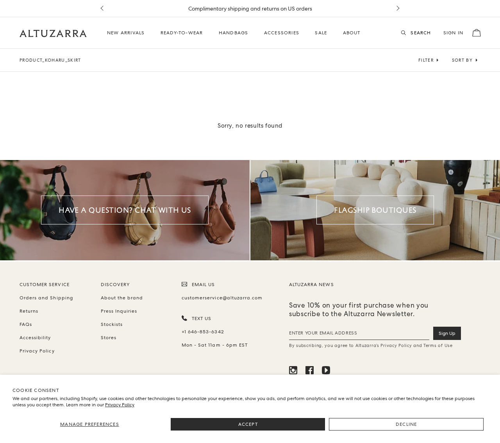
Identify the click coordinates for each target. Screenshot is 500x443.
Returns (29, 311)
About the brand (122, 298)
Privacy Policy (119, 405)
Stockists (112, 324)
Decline (406, 424)
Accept (248, 424)
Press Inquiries (119, 311)
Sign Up (447, 333)
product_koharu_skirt (50, 60)
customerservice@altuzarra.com (221, 298)
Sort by (462, 60)
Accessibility (35, 337)
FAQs (26, 324)
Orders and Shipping (46, 298)
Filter (426, 60)
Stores (108, 337)
